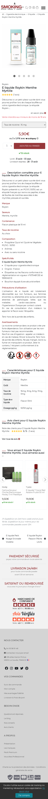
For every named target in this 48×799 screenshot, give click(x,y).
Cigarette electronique (16, 14)
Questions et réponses (13, 714)
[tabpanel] (24, 46)
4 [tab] (29, 76)
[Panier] (37, 8)
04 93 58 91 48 (12, 648)
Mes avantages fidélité (14, 693)
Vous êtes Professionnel (14, 757)
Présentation (9, 744)
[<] (2, 479)
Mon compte (9, 689)
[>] (45, 479)
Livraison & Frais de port (14, 697)
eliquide (35, 186)
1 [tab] (14, 76)
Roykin (5, 84)
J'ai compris (24, 795)
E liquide (31, 14)
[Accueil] (3, 14)
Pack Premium (10, 752)
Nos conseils (9, 723)
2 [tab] (19, 76)
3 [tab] (24, 76)
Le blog (7, 718)
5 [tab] (34, 76)
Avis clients (9, 727)
